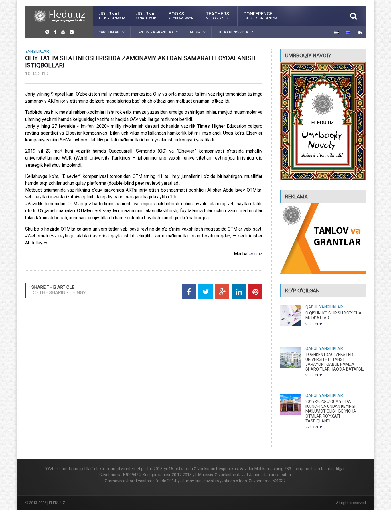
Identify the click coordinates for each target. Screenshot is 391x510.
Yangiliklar (37, 51)
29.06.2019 (314, 375)
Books (181, 15)
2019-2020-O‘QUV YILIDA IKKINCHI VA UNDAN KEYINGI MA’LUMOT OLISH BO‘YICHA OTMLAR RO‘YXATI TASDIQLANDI (330, 411)
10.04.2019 (36, 73)
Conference (260, 15)
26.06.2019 (314, 324)
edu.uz (255, 254)
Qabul (311, 307)
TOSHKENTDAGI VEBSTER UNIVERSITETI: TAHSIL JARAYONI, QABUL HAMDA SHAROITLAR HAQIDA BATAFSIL (334, 361)
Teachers (219, 15)
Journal (112, 15)
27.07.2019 (314, 427)
